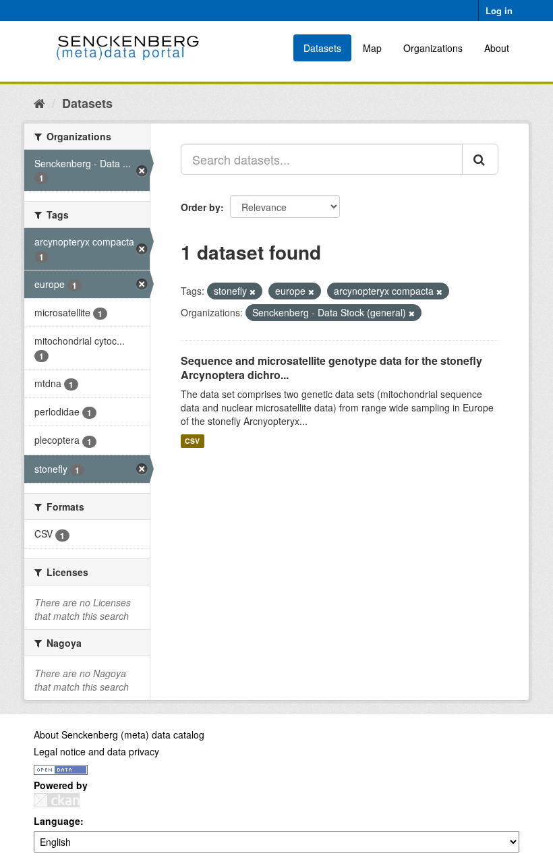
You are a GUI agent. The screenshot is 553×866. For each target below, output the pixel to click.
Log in (499, 10)
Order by (201, 207)
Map (372, 48)
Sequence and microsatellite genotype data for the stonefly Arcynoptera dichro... (331, 367)
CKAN (57, 800)
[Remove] (253, 291)
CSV (192, 441)
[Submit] (480, 159)
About (496, 48)
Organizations (433, 48)
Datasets (322, 48)
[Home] (39, 102)
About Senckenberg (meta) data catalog (119, 734)
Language (57, 821)
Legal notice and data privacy (96, 751)
